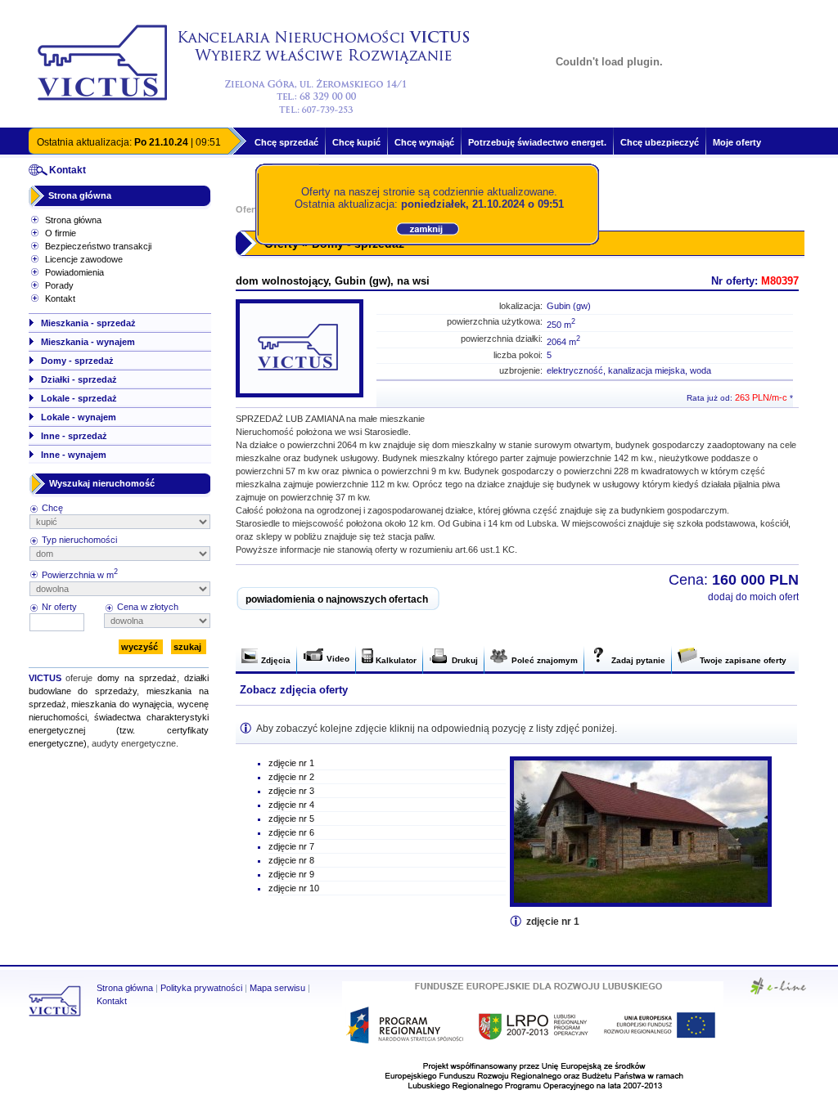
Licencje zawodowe (84, 259)
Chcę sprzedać (286, 142)
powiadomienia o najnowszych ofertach (337, 599)
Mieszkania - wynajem (88, 342)
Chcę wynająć (424, 142)
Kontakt (60, 298)
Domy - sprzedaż (77, 361)
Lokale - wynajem (78, 417)
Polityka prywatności (201, 988)
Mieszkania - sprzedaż (88, 323)
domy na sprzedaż (137, 678)
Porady (59, 285)
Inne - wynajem (73, 455)
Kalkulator (395, 660)
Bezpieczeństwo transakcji (98, 246)
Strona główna (79, 195)
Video (336, 658)
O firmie (60, 233)
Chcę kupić (356, 142)
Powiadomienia (74, 272)
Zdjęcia (275, 660)
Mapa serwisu (277, 988)
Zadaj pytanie (637, 660)
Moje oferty (737, 142)
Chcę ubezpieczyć (659, 142)
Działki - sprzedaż (79, 379)
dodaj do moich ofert (753, 597)
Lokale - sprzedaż (79, 398)
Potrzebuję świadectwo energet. (537, 142)
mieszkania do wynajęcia (121, 704)
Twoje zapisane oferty (741, 660)
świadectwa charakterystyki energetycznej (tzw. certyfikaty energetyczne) (119, 730)
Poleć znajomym (543, 660)
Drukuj (463, 660)
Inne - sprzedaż (74, 436)
